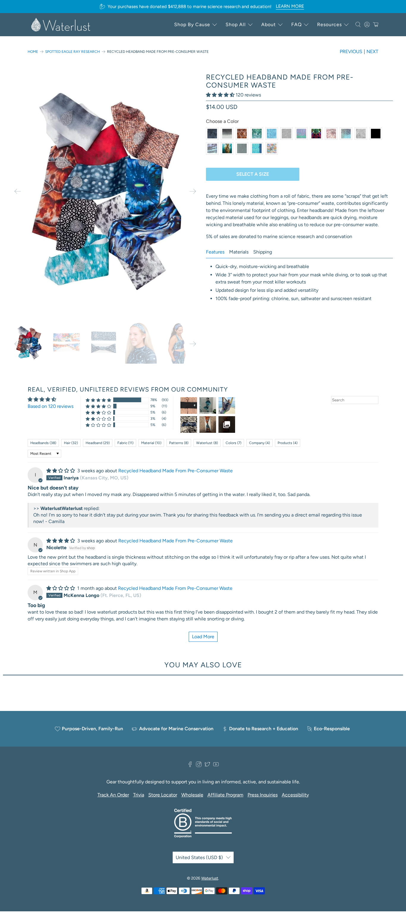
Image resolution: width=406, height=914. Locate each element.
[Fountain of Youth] (346, 133)
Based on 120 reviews (50, 406)
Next (372, 51)
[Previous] (17, 191)
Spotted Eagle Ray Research (72, 51)
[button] (220, 95)
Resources (329, 24)
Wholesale (192, 795)
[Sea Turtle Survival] (242, 133)
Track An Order (113, 795)
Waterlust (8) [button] (207, 443)
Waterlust (209, 878)
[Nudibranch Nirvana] (271, 148)
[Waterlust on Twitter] (207, 766)
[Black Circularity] (375, 133)
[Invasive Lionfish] (331, 133)
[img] (60, 470)
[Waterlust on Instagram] (199, 766)
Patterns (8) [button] (178, 443)
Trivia (138, 795)
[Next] (192, 191)
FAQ (296, 24)
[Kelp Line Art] (242, 148)
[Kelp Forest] (227, 148)
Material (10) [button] (151, 443)
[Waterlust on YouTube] (216, 766)
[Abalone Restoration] (212, 148)
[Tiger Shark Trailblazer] (227, 133)
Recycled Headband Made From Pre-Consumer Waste (175, 470)
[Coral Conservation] (361, 133)
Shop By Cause (192, 24)
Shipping (262, 252)
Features (215, 252)
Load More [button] (203, 636)
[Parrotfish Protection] (301, 133)
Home (33, 51)
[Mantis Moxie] (316, 133)
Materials (238, 252)
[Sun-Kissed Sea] (257, 133)
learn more (290, 6)
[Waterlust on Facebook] (190, 766)
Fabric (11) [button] (125, 443)
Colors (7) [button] (233, 443)
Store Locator (162, 795)
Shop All (236, 24)
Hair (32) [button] (71, 443)
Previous (351, 51)
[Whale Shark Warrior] (212, 133)
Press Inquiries (263, 795)
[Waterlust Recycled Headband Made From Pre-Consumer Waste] (106, 191)
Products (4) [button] (288, 443)
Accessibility (295, 795)
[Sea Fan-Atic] (271, 133)
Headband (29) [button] (98, 443)
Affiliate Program (225, 795)
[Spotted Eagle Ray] (286, 133)
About (268, 24)
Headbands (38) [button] (43, 443)
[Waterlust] (61, 24)
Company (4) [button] (259, 443)
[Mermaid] (257, 148)
